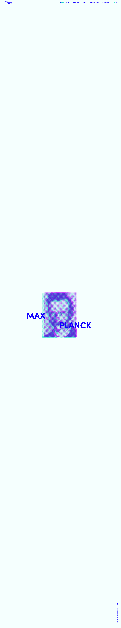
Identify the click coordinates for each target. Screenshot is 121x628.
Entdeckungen (75, 2)
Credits (118, 605)
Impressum (118, 619)
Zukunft (84, 2)
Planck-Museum (94, 2)
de (114, 2)
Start (62, 2)
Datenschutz (118, 612)
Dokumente (105, 2)
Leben (67, 2)
